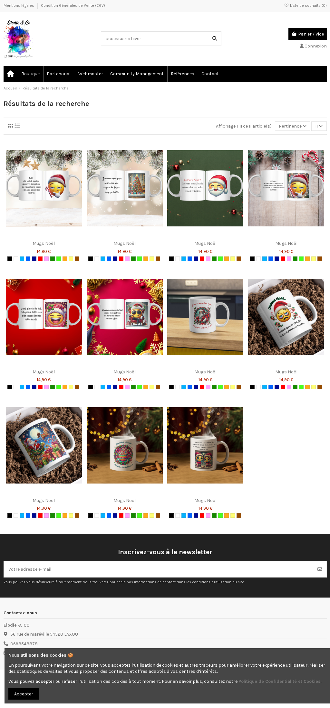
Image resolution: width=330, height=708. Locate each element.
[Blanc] (16, 258)
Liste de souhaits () (308, 5)
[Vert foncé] (52, 258)
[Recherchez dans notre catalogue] (214, 38)
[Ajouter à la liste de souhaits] (34, 235)
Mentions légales (19, 5)
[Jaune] (71, 258)
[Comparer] (43, 235)
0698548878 (24, 644)
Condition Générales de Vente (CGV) (73, 5)
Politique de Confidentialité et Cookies (279, 681)
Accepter (23, 694)
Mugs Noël (44, 243)
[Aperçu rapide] (53, 235)
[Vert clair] (58, 258)
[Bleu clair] (22, 258)
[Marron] (77, 258)
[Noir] (9, 258)
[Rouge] (40, 258)
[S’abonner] (319, 569)
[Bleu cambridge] (28, 258)
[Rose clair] (46, 258)
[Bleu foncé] (34, 258)
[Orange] (65, 258)
